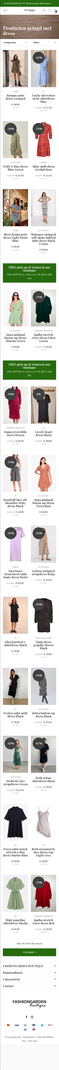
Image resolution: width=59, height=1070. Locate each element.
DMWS (49, 1037)
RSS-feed (32, 1041)
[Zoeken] (49, 10)
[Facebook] (26, 1017)
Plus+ (24, 1041)
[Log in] (44, 10)
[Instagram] (32, 1017)
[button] (5, 10)
